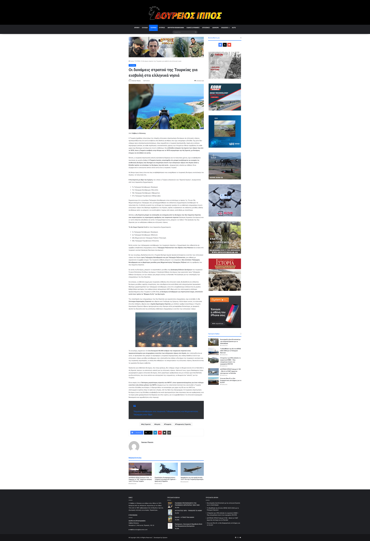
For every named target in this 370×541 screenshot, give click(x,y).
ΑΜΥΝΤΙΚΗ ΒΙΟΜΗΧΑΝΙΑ (176, 27)
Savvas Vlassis (136, 80)
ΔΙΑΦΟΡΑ (215, 27)
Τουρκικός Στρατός (183, 424)
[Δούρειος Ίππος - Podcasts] (166, 47)
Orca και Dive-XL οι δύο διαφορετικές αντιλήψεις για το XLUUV (230, 380)
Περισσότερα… (154, 510)
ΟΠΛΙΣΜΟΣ (206, 27)
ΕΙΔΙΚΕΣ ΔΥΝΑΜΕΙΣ (193, 27)
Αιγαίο (157, 424)
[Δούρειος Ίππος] (185, 12)
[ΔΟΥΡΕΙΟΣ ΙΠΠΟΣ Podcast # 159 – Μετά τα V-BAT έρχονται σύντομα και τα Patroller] (213, 371)
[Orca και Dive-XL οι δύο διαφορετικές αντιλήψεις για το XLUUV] (213, 381)
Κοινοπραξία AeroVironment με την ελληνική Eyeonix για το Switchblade (230, 341)
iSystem (165, 537)
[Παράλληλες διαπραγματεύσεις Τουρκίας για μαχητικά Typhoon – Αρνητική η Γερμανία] (166, 469)
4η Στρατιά (146, 424)
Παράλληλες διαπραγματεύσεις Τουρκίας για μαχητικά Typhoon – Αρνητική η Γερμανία (166, 479)
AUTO (234, 27)
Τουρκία (168, 424)
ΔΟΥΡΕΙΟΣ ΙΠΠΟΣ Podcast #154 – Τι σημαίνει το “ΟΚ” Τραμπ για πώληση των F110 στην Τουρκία (140, 479)
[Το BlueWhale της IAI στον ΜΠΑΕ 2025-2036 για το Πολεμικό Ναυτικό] (213, 351)
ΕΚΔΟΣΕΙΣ (224, 27)
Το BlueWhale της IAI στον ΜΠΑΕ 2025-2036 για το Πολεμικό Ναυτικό (230, 351)
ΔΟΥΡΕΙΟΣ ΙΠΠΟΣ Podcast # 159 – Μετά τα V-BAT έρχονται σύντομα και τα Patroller (230, 371)
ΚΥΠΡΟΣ (162, 27)
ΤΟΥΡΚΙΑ (153, 27)
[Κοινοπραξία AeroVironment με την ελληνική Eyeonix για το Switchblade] (213, 342)
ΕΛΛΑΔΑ (145, 27)
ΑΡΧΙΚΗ (136, 27)
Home (132, 61)
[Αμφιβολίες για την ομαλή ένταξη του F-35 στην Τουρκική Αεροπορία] (192, 469)
